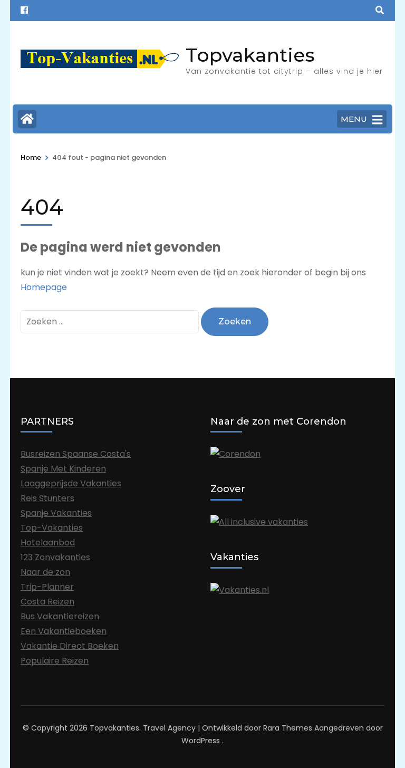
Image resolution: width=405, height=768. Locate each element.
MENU (354, 119)
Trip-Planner (47, 587)
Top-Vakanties (52, 528)
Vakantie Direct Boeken (70, 646)
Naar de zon (45, 572)
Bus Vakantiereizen (60, 616)
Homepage (44, 287)
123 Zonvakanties (55, 557)
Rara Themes (287, 728)
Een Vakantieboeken (64, 631)
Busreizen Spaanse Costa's (76, 454)
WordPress (200, 740)
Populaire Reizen (55, 661)
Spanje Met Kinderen (63, 469)
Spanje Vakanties (56, 513)
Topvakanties (250, 54)
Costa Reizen (47, 602)
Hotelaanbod (48, 542)
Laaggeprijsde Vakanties (71, 483)
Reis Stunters (47, 498)
